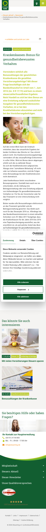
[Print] (40, 39)
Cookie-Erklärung (27, 520)
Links (15, 515)
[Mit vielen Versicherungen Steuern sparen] (23, 341)
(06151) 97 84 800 (13, 438)
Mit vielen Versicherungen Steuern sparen (23, 361)
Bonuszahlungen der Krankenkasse (19, 398)
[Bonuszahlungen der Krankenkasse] (23, 378)
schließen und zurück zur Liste (17, 39)
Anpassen (21, 289)
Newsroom (19, 15)
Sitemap (16, 520)
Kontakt (8, 515)
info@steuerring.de (13, 445)
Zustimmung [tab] (8, 240)
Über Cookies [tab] (37, 240)
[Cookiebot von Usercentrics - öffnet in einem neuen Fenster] (32, 233)
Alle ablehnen (23, 297)
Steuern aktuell (8, 15)
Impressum (23, 515)
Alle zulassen (23, 282)
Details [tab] (23, 240)
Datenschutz (34, 515)
